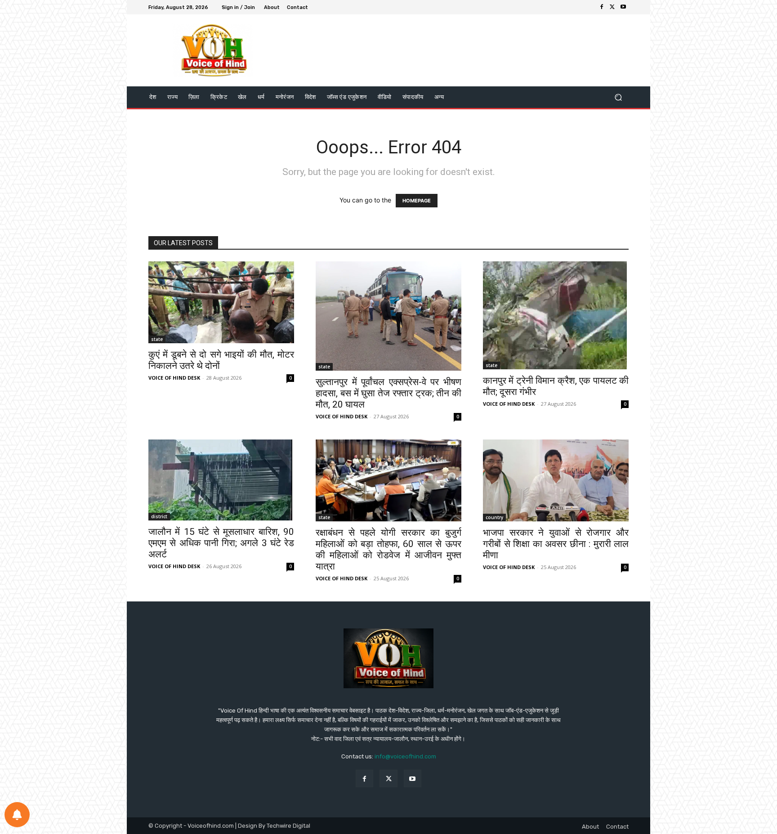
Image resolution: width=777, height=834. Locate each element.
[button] (618, 97)
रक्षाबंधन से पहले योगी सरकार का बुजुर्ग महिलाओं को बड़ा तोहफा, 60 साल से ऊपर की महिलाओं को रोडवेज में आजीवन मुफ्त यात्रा (388, 549)
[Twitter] (612, 7)
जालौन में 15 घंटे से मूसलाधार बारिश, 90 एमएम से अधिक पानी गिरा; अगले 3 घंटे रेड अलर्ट (221, 543)
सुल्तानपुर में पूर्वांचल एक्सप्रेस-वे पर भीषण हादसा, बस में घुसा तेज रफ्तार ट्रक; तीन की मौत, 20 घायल (388, 393)
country (494, 517)
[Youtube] (623, 7)
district (159, 516)
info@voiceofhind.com (405, 756)
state (157, 339)
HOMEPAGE (416, 200)
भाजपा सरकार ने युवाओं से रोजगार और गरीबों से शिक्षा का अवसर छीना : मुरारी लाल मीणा (556, 543)
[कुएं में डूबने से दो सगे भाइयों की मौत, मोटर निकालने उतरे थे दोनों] (221, 302)
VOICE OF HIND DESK (174, 377)
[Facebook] (601, 7)
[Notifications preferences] (17, 814)
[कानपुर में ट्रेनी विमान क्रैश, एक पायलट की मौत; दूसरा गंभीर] (556, 315)
